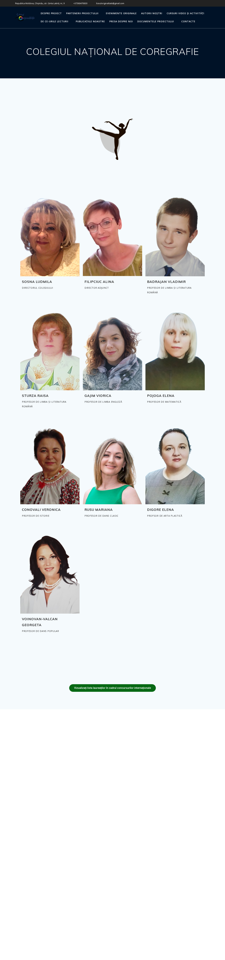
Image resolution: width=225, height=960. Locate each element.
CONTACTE (188, 21)
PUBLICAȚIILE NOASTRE (90, 21)
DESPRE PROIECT (51, 13)
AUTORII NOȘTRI (151, 13)
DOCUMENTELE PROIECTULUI (155, 21)
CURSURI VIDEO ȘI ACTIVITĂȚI (185, 13)
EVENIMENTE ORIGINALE (121, 13)
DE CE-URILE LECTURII (54, 21)
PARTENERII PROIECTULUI (82, 13)
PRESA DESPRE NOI (121, 21)
